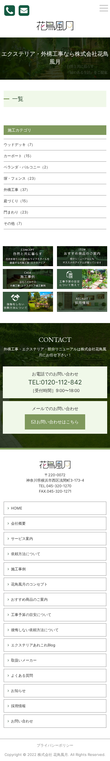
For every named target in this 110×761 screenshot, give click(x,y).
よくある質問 (22, 675)
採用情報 (18, 706)
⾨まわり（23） (17, 212)
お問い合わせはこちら (57, 421)
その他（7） (14, 223)
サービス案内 (22, 538)
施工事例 (18, 569)
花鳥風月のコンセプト (29, 584)
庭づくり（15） (17, 201)
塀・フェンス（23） (21, 178)
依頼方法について (25, 553)
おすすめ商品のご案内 (29, 599)
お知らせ (18, 690)
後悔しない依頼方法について (35, 630)
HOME (16, 508)
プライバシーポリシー (55, 745)
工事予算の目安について (31, 614)
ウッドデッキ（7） (19, 144)
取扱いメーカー (24, 660)
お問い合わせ (22, 721)
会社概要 (18, 523)
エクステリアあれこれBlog (33, 645)
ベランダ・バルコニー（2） (27, 167)
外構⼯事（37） (17, 189)
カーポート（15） (18, 155)
